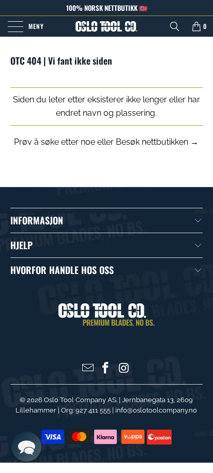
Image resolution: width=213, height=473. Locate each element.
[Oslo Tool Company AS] (106, 26)
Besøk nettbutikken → (157, 142)
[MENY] (13, 26)
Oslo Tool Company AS (80, 400)
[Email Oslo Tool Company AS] (88, 368)
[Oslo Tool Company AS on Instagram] (124, 368)
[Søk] (175, 26)
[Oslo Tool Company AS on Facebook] (106, 368)
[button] (26, 447)
